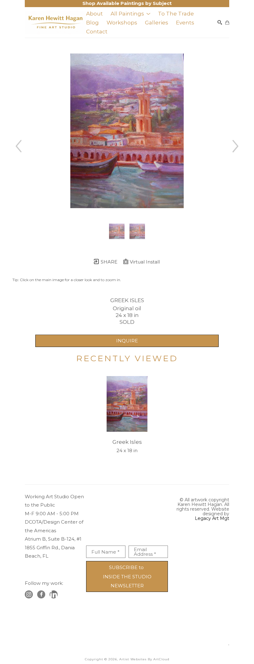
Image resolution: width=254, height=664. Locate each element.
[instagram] (29, 594)
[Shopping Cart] (227, 22)
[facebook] (41, 594)
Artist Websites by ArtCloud (144, 659)
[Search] (219, 22)
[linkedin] (54, 594)
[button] (130, 13)
